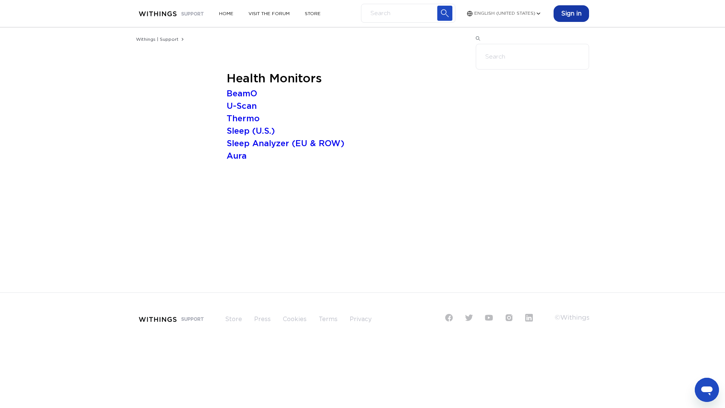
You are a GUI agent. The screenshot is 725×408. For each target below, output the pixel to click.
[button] (571, 13)
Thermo (243, 118)
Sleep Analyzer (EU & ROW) (285, 143)
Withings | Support (157, 39)
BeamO (242, 94)
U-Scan (242, 106)
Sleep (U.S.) (251, 131)
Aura (237, 156)
